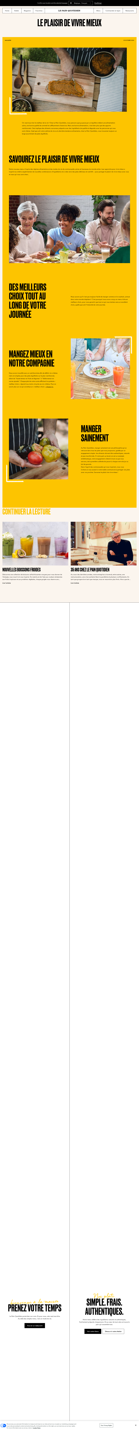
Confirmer (98, 3)
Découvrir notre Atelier (113, 1331)
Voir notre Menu (93, 1331)
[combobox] (80, 3)
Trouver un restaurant (34, 1325)
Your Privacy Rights (106, 1425)
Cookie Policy (36, 1428)
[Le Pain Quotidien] (69, 10)
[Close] (136, 1425)
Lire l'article (6, 583)
